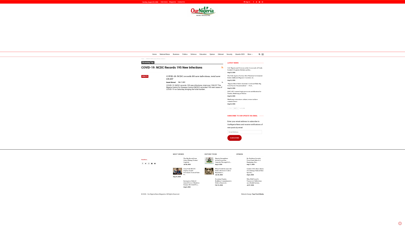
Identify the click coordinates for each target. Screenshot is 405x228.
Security (229, 54)
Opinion (212, 54)
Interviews (164, 2)
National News (165, 54)
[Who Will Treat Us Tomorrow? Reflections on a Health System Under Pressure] (240, 181)
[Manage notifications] (400, 223)
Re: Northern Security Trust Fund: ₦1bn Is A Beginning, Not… (254, 160)
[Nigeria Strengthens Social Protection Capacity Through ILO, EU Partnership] (209, 160)
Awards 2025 (239, 54)
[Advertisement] (202, 33)
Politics (185, 54)
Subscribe (234, 138)
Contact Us (181, 2)
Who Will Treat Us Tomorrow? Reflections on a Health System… (254, 181)
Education (203, 54)
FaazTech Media (258, 194)
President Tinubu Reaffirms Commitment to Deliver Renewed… (223, 181)
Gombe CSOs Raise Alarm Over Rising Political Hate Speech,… (255, 170)
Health (145, 76)
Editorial (220, 54)
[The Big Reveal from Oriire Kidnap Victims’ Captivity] (177, 160)
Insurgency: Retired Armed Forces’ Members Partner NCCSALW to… (191, 183)
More (249, 54)
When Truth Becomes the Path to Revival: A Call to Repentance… (223, 170)
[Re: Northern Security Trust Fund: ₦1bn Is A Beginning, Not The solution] (240, 160)
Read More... (144, 159)
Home (154, 54)
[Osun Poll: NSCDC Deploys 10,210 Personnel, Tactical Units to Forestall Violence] (177, 171)
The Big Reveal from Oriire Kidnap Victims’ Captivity (190, 160)
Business (176, 54)
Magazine (172, 2)
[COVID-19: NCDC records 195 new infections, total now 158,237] (152, 82)
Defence (193, 54)
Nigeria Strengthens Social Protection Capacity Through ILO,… (223, 160)
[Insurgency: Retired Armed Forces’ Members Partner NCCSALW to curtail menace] (177, 183)
